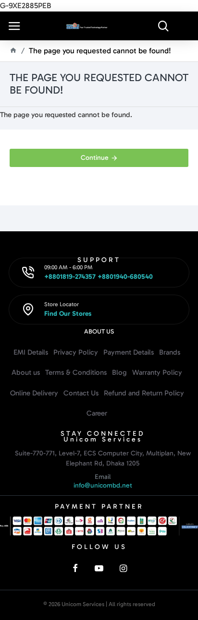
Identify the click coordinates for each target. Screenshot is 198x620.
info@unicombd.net (103, 485)
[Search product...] (163, 26)
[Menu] (14, 26)
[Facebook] (75, 568)
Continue (95, 158)
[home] (13, 50)
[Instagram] (123, 568)
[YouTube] (99, 568)
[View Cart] (186, 26)
